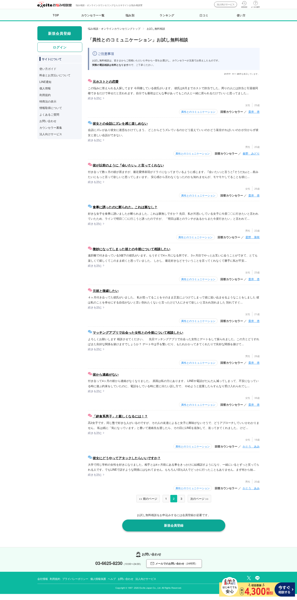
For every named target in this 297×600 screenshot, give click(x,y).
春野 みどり (251, 153)
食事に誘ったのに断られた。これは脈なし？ (125, 207)
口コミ (204, 15)
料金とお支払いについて (55, 75)
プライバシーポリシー (75, 579)
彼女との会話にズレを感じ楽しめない (120, 123)
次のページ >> (199, 499)
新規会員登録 (173, 525)
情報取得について (50, 108)
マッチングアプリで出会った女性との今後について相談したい (138, 332)
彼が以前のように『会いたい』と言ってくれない (128, 165)
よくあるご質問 (49, 114)
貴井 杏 (254, 112)
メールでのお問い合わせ (176, 563)
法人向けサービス (226, 4)
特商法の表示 (47, 101)
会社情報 (42, 579)
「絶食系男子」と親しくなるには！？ (120, 416)
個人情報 (45, 88)
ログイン (60, 47)
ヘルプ (112, 579)
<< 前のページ (148, 499)
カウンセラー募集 (50, 127)
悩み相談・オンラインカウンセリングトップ (114, 28)
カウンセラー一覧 (93, 15)
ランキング (167, 15)
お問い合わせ (47, 121)
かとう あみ (251, 446)
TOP (56, 15)
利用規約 (45, 95)
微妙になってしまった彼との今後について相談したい (131, 249)
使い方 (241, 15)
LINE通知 (45, 82)
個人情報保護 (98, 579)
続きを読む (95, 98)
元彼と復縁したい (106, 290)
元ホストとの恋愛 (106, 81)
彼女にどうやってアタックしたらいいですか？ (127, 458)
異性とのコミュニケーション (198, 112)
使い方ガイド (47, 69)
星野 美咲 (252, 237)
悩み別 (130, 15)
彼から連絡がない (106, 374)
